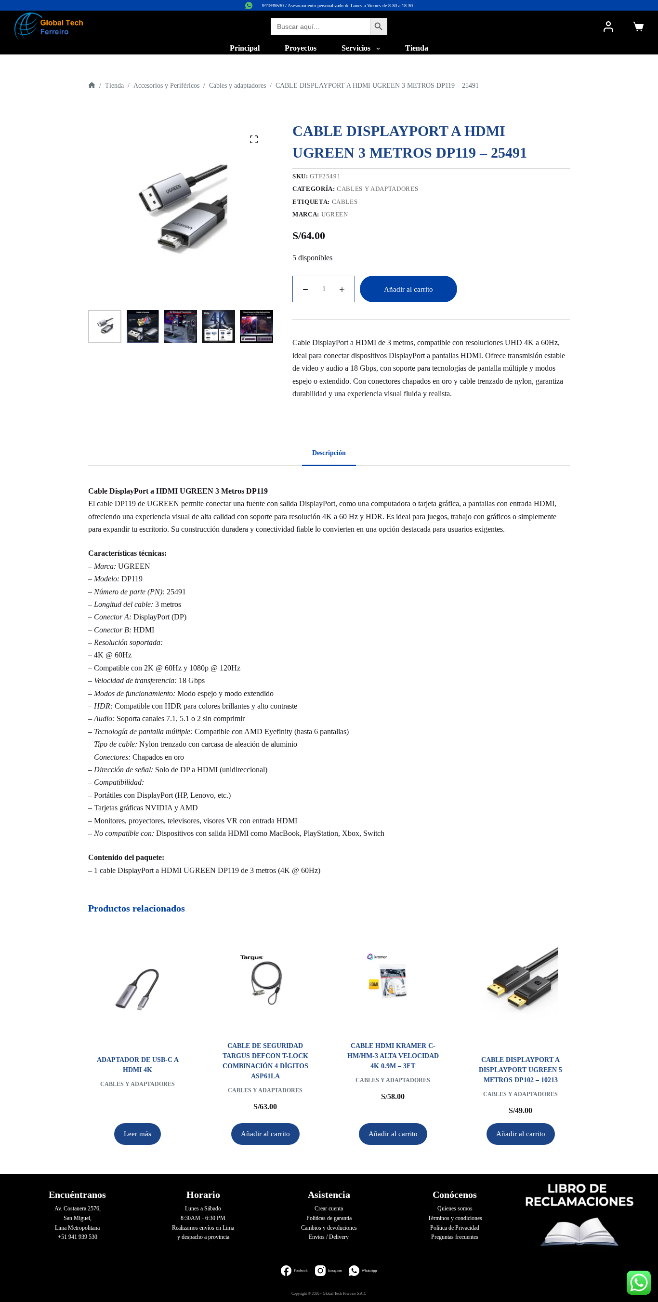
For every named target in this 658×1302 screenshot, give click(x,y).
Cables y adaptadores (377, 188)
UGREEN (334, 214)
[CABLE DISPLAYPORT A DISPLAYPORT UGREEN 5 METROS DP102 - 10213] (520, 986)
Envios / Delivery (329, 1237)
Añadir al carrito (408, 289)
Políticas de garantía (329, 1218)
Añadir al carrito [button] (265, 1134)
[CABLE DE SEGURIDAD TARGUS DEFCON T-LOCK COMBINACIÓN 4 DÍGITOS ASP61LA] (265, 979)
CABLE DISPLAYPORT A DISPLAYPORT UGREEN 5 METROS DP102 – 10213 (520, 1070)
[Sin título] (91, 85)
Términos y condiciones (455, 1218)
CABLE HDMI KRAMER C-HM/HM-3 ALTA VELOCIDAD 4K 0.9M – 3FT (393, 1056)
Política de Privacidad (454, 1227)
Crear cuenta (329, 1208)
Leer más (137, 1134)
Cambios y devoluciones (329, 1227)
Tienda (416, 48)
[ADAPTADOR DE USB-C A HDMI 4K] (137, 986)
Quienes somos (455, 1208)
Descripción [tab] (329, 452)
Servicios (356, 48)
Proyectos (300, 48)
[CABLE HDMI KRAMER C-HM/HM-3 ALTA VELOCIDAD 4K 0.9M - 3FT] (392, 979)
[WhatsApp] (248, 5)
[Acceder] (608, 26)
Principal (245, 48)
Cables (345, 201)
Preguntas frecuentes (454, 1237)
